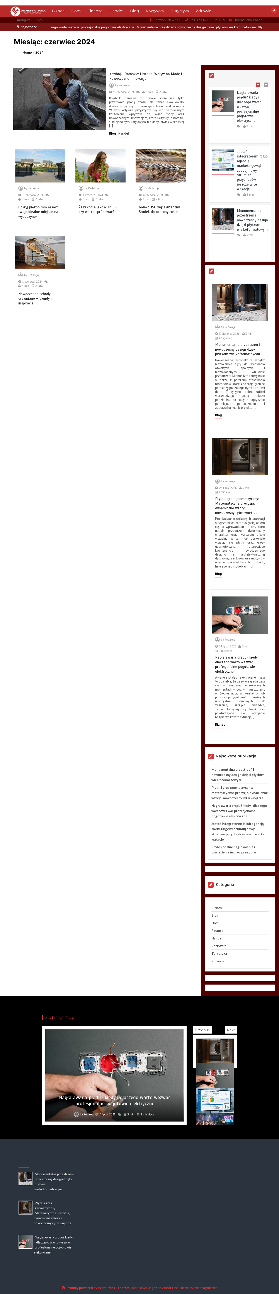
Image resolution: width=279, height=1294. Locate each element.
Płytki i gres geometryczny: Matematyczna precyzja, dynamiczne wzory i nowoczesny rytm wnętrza (237, 506)
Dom (76, 11)
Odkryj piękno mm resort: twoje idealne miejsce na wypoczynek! (38, 212)
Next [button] (231, 1030)
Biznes (58, 11)
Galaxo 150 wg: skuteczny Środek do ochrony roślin (159, 209)
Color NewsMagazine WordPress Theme (159, 1288)
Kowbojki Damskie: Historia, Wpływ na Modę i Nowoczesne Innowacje (145, 76)
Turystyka (180, 11)
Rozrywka (155, 11)
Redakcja (124, 85)
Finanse (95, 11)
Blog (134, 11)
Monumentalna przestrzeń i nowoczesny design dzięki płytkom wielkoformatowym (155, 27)
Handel (116, 11)
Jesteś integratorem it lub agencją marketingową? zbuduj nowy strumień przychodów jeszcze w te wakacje (252, 168)
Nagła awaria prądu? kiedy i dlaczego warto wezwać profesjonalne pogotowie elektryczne (249, 104)
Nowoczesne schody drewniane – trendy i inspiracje (35, 299)
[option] (155, 27)
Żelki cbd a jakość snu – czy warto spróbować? (98, 209)
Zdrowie (203, 11)
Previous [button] (202, 1030)
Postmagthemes (205, 1288)
